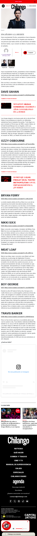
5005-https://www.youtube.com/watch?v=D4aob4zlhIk (17, 226)
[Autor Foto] (6, 50)
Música (17, 52)
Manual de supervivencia (18, 464)
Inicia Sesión (32, 5)
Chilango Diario (18, 476)
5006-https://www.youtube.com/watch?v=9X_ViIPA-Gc (17, 253)
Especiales (18, 472)
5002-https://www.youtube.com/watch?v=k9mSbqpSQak (18, 95)
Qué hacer (3, 420)
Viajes (18, 468)
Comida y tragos (18, 457)
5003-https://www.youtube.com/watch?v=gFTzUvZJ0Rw (17, 144)
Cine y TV (18, 461)
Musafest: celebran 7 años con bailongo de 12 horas (24, 108)
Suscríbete (18, 490)
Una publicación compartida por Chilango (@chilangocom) (19, 393)
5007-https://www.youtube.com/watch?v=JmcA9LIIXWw (17, 287)
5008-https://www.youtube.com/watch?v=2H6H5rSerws (17, 316)
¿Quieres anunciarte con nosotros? (18, 493)
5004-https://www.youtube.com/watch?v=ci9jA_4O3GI (17, 198)
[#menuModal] (3, 6)
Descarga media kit (18, 487)
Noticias (25, 420)
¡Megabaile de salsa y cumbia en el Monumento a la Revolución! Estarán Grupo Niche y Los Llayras (10, 424)
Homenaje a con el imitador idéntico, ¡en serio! (24, 182)
